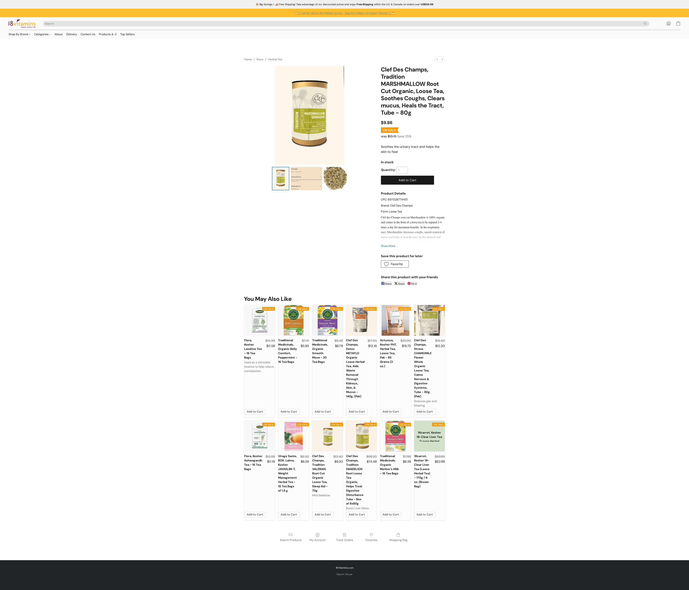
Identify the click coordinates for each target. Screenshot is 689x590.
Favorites (371, 540)
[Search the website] (645, 23)
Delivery (71, 34)
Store (259, 59)
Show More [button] (388, 246)
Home (248, 59)
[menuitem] (437, 59)
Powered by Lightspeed (344, 580)
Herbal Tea (275, 59)
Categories (41, 34)
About (59, 34)
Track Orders (344, 540)
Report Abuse (344, 574)
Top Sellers (127, 34)
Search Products (291, 540)
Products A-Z (108, 34)
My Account (317, 540)
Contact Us (88, 34)
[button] (22, 23)
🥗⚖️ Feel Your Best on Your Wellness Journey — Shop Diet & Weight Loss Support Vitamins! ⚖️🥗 (344, 13)
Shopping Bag (398, 540)
